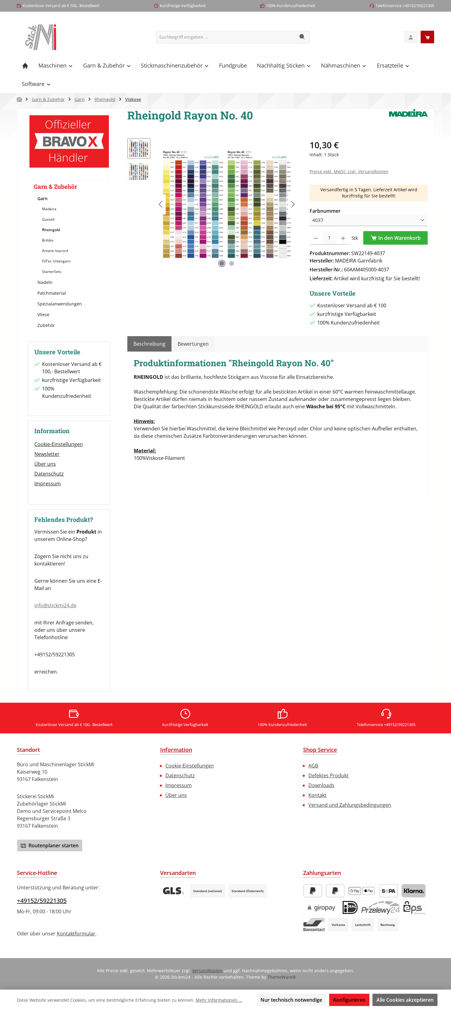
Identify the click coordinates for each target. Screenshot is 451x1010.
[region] (212, 204)
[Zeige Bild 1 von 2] (221, 263)
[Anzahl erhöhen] (343, 238)
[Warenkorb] (427, 37)
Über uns (45, 463)
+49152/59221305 (42, 900)
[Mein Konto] (411, 37)
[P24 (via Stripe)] (380, 908)
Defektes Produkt (328, 775)
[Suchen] (302, 37)
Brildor (48, 240)
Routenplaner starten (53, 845)
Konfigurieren (349, 999)
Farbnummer (325, 210)
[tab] (149, 344)
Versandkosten (207, 970)
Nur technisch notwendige (291, 999)
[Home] (25, 65)
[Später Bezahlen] (335, 891)
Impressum (47, 483)
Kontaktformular (76, 933)
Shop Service (320, 749)
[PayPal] (312, 891)
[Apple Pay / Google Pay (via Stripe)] (362, 891)
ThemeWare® (282, 977)
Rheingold (51, 229)
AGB (313, 765)
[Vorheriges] (161, 204)
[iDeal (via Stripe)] (350, 908)
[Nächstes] (292, 204)
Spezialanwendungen (59, 304)
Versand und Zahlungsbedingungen (349, 805)
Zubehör (46, 325)
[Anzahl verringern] (316, 238)
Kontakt (317, 795)
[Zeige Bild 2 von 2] (231, 263)
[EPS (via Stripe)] (414, 908)
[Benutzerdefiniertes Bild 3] (173, 891)
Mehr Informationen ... (219, 1000)
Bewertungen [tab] (193, 343)
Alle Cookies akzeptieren (405, 999)
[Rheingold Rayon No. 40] (226, 204)
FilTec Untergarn (56, 261)
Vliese (43, 314)
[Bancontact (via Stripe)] (314, 924)
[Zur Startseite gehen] (40, 37)
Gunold (48, 219)
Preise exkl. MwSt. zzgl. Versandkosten (349, 171)
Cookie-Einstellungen (58, 444)
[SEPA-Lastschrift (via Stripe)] (388, 891)
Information (176, 749)
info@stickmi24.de (55, 605)
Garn (42, 198)
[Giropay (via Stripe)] (321, 908)
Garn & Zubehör (55, 186)
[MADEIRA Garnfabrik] (408, 117)
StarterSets (51, 271)
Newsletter (47, 454)
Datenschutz (49, 473)
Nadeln (44, 282)
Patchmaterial (51, 293)
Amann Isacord (55, 250)
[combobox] (225, 37)
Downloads (321, 785)
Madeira (49, 209)
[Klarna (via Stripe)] (413, 891)
